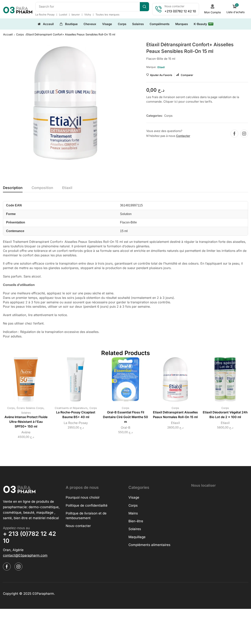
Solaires (26, 412)
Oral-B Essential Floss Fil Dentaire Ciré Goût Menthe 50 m (125, 417)
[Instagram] (244, 133)
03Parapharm (43, 594)
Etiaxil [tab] (67, 188)
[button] (212, 9)
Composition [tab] (42, 188)
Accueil (8, 34)
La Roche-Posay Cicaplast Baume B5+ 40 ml (75, 414)
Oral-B (125, 427)
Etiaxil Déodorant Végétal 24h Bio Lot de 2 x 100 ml (225, 414)
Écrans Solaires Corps (30, 407)
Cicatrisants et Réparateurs (71, 407)
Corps (20, 34)
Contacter (183, 136)
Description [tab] (13, 188)
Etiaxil (175, 423)
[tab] (13, 188)
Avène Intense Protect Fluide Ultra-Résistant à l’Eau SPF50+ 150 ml (26, 421)
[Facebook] (234, 133)
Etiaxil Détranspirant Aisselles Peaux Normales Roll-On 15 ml (175, 414)
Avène (25, 432)
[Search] (144, 6)
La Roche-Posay (76, 423)
